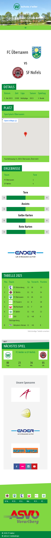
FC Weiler (25, 14)
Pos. (6, 282)
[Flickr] (23, 466)
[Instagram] (28, 466)
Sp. (28, 282)
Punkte (43, 282)
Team (11, 282)
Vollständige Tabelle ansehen (38, 331)
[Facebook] (17, 466)
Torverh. (35, 282)
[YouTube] (34, 466)
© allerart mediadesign (10, 536)
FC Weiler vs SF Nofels (25, 352)
